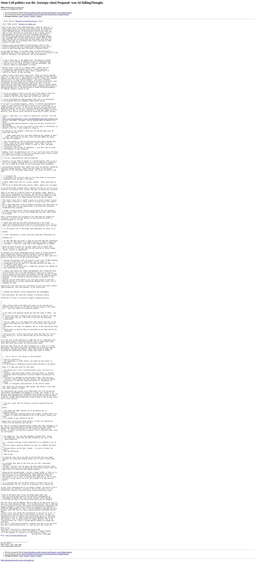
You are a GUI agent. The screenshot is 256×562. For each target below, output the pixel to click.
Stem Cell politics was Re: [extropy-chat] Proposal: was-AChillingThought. (48, 13)
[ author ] (39, 16)
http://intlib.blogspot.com (16, 535)
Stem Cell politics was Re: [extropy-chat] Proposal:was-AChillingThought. (45, 14)
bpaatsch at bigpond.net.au (26, 21)
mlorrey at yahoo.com (17, 7)
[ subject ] (33, 16)
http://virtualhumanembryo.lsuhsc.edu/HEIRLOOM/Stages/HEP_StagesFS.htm (30, 119)
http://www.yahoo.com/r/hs (11, 546)
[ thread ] (26, 16)
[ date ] (21, 16)
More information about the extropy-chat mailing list (17, 560)
